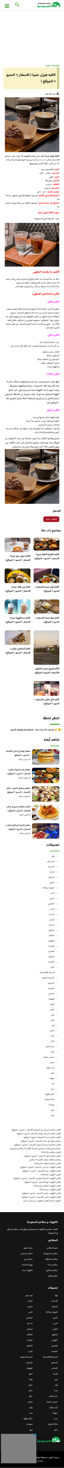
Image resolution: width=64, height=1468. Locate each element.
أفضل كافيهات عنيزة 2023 (50, 1190)
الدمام (52, 914)
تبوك (53, 1020)
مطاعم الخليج (52, 1270)
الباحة (52, 872)
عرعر (53, 1089)
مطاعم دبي (28, 1259)
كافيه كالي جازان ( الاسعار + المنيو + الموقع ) (46, 702)
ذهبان (52, 1062)
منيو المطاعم (52, 1248)
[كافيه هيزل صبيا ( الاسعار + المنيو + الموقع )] (32, 124)
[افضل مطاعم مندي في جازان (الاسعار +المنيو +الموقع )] (45, 812)
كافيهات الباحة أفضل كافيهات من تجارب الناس (42, 1201)
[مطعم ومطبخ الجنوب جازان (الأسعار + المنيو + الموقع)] (45, 794)
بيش (53, 1015)
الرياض (51, 925)
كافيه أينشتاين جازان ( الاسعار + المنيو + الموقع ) (17, 651)
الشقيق (52, 930)
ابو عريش (51, 861)
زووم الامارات (27, 1265)
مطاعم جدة (53, 1265)
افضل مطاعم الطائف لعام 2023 (47, 1163)
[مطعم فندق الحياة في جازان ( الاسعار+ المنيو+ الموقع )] (45, 831)
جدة (53, 1036)
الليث (52, 967)
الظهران (51, 941)
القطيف (51, 957)
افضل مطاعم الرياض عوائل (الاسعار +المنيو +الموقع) (39, 1134)
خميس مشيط (49, 1057)
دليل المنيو (28, 1248)
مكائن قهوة (50, 1094)
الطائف (52, 935)
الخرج (52, 898)
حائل (52, 1041)
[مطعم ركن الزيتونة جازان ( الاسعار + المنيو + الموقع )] (45, 775)
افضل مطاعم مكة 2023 (51, 1152)
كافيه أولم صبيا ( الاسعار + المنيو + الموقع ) (47, 589)
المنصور (51, 983)
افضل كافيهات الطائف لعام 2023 (47, 1186)
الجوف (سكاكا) (49, 888)
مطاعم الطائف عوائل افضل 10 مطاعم (45, 1160)
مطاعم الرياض (26, 1254)
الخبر (52, 893)
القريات (51, 946)
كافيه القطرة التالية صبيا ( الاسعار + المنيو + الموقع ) (46, 556)
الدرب (52, 909)
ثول (53, 1025)
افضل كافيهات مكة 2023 (51, 1175)
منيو (53, 1110)
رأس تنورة (50, 1068)
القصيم (51, 951)
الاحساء (51, 867)
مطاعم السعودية (51, 1254)
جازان (52, 1031)
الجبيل (52, 883)
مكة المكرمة (50, 1099)
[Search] (16, 5)
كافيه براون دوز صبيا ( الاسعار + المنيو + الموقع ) (17, 558)
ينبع (53, 1115)
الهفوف (51, 999)
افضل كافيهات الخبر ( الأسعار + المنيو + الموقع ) (41, 1197)
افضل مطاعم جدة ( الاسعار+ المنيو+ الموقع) (42, 1137)
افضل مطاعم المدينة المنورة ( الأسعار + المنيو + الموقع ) (37, 1145)
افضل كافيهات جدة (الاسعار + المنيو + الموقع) (42, 1171)
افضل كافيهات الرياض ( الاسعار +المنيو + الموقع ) (40, 1167)
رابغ (53, 1073)
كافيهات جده (27, 1270)
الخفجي (51, 904)
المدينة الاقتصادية (47, 972)
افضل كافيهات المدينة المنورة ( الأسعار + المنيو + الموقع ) (37, 1178)
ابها (53, 856)
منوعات (51, 1105)
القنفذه (51, 962)
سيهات (52, 1078)
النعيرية (51, 988)
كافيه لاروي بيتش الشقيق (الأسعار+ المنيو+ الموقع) (47, 671)
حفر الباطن (50, 1047)
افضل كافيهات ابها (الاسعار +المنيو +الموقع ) (42, 1182)
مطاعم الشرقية (52, 1259)
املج (53, 1009)
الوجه (52, 1004)
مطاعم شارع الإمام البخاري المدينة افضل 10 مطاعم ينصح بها (35, 1149)
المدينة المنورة (48, 978)
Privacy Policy (36, 1461)
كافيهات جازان (51, 519)
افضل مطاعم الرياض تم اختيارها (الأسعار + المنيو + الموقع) (36, 1130)
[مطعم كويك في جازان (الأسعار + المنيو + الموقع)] (45, 757)
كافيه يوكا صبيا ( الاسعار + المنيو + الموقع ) (47, 620)
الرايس (52, 920)
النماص (51, 994)
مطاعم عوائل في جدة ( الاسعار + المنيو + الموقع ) (41, 1141)
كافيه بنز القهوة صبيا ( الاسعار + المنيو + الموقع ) (17, 620)
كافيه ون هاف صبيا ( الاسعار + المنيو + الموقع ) (17, 589)
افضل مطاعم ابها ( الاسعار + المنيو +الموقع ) (42, 1156)
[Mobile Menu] (7, 6)
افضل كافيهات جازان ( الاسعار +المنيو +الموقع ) (41, 1193)
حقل (53, 1052)
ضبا (53, 1084)
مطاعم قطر (53, 1276)
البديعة (52, 877)
